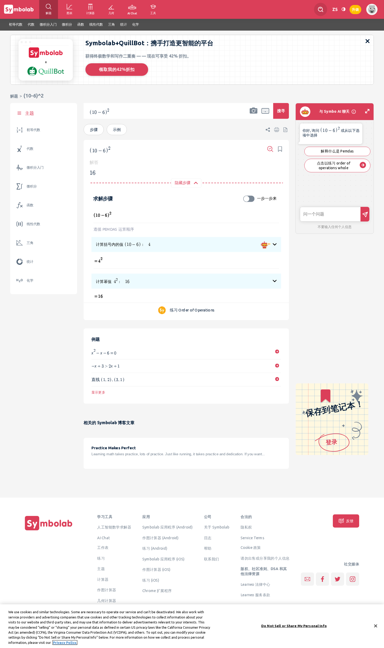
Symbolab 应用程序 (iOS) (163, 559)
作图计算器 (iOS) (156, 569)
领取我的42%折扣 (117, 69)
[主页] (48, 530)
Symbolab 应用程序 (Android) (167, 527)
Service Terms (252, 538)
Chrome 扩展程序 (157, 590)
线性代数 (33, 224)
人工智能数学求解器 (114, 527)
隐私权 (246, 527)
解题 (14, 96)
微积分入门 (35, 167)
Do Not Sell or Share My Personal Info (294, 625)
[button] (254, 114)
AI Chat (103, 538)
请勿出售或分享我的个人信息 (265, 558)
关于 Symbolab (216, 527)
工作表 (102, 547)
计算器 (102, 579)
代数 (30, 149)
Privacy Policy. (65, 642)
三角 (30, 243)
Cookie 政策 (251, 547)
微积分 (32, 186)
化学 (30, 280)
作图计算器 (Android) (160, 538)
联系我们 (211, 559)
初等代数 (33, 130)
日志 (208, 538)
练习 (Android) (154, 548)
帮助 (208, 548)
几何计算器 (106, 600)
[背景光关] (343, 9)
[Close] (375, 626)
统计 (30, 262)
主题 (101, 569)
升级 (355, 9)
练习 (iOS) (150, 580)
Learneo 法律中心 (255, 584)
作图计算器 (106, 590)
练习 (101, 558)
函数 (30, 205)
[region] (192, 626)
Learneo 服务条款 (255, 595)
